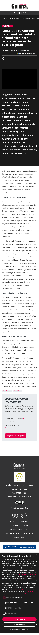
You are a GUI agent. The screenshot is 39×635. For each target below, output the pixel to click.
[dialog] (19, 593)
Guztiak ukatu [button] (19, 624)
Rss (27, 529)
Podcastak (14, 19)
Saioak (4, 19)
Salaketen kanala (12, 534)
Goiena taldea (28, 534)
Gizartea (6, 391)
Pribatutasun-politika (21, 594)
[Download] (4, 63)
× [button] (36, 555)
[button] (19, 629)
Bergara (17, 391)
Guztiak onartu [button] (19, 619)
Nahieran (19, 13)
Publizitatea (15, 525)
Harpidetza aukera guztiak (16, 435)
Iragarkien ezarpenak (19, 589)
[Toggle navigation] (3, 6)
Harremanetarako (16, 529)
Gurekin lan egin (19, 538)
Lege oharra (25, 521)
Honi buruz (13, 521)
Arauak (25, 525)
